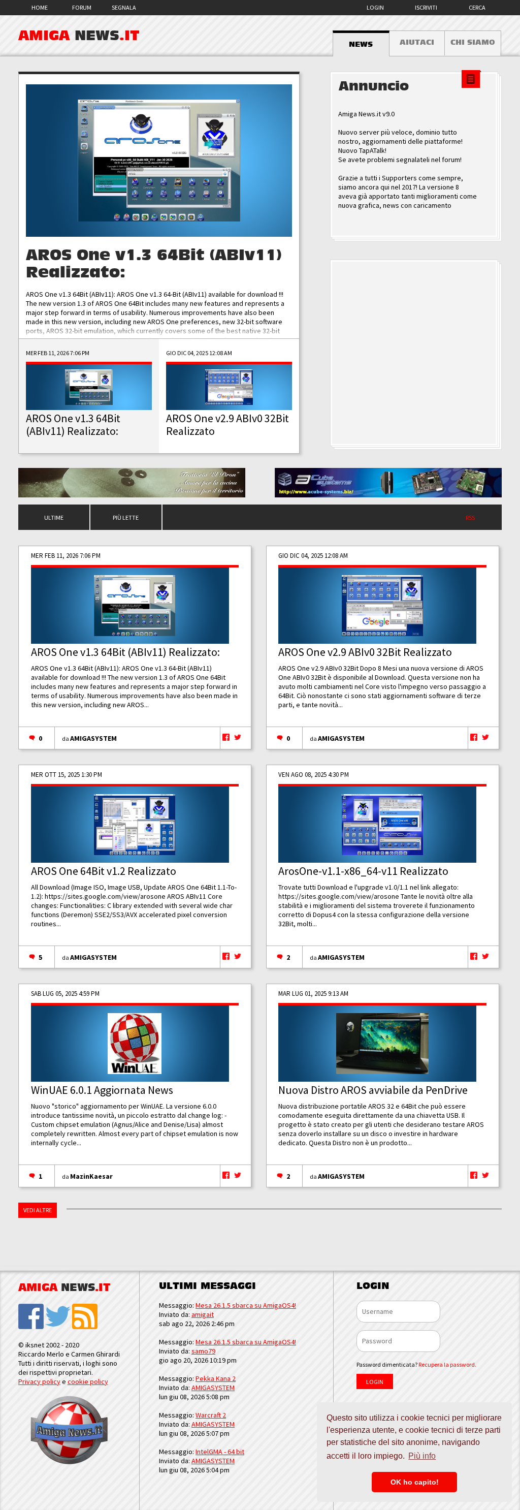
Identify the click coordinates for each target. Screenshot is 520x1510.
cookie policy (88, 1381)
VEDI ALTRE (37, 1210)
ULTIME (53, 517)
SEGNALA (124, 7)
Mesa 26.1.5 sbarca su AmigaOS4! (246, 1305)
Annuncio (374, 86)
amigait (202, 1314)
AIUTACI (417, 42)
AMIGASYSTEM (93, 738)
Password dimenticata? (416, 1364)
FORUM (81, 7)
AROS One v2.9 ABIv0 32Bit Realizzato (365, 652)
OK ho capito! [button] (415, 1482)
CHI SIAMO (472, 42)
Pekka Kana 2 (216, 1378)
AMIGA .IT (79, 35)
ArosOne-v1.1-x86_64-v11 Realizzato (363, 871)
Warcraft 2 (211, 1415)
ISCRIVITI (426, 7)
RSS (470, 517)
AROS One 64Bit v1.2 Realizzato (103, 871)
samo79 (203, 1351)
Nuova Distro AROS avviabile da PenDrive (373, 1090)
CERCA (477, 7)
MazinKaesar (91, 1176)
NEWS (361, 44)
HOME (39, 7)
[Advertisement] (415, 353)
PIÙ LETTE (126, 517)
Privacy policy (39, 1381)
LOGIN (375, 7)
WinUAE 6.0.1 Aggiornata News (102, 1090)
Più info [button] (422, 1456)
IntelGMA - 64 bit (220, 1451)
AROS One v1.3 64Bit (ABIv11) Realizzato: (125, 652)
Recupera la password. (447, 1364)
